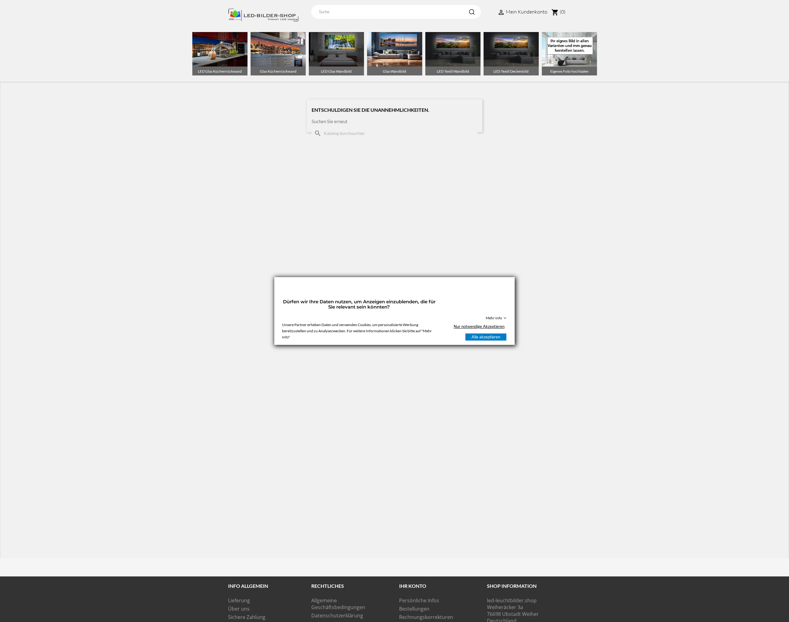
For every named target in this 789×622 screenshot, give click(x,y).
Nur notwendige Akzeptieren (479, 326)
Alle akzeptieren (486, 336)
